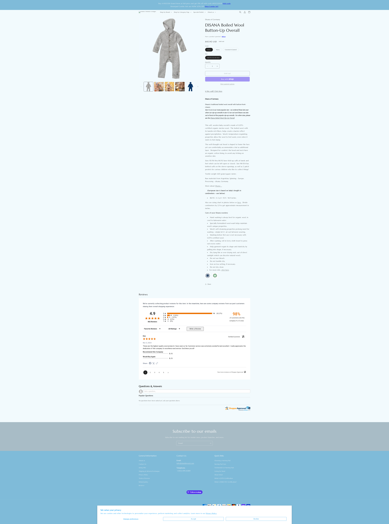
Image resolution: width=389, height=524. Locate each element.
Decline (256, 519)
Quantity (208, 62)
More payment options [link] (227, 84)
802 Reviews (155, 322)
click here (225, 270)
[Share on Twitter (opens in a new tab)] (153, 363)
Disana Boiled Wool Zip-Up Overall (222, 118)
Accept (193, 519)
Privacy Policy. (211, 513)
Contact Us (142, 464)
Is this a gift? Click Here (213, 91)
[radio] (194, 313)
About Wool (218, 475)
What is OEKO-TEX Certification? (225, 482)
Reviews (141, 485)
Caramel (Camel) (232, 50)
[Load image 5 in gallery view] (190, 86)
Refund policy (143, 482)
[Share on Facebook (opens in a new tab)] (150, 363)
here (239, 202)
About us (142, 460)
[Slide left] (141, 86)
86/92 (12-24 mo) (214, 58)
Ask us (223, 36)
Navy (219, 50)
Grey (210, 50)
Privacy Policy (143, 475)
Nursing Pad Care (220, 464)
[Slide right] (198, 86)
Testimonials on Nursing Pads (224, 468)
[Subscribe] (210, 443)
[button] (166, 12)
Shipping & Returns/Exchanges (149, 471)
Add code (227, 3)
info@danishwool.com (185, 463)
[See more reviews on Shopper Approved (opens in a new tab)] (157, 363)
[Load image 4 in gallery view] (180, 86)
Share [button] (209, 284)
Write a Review (195, 329)
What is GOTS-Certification (223, 478)
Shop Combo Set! (211, 6)
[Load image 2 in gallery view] (159, 86)
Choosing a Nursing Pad (222, 460)
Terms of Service (144, 478)
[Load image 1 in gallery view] (148, 86)
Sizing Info (142, 468)
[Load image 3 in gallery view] (169, 86)
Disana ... (218, 186)
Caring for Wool (219, 471)
